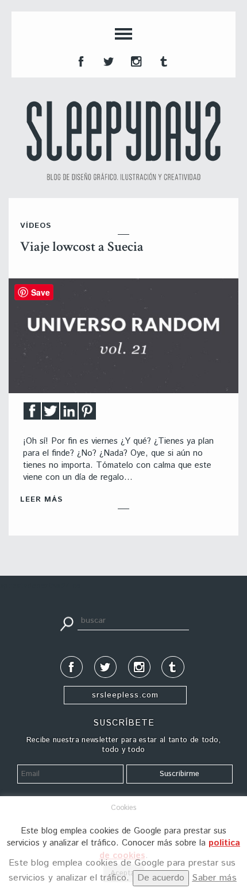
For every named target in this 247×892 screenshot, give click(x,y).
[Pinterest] (87, 414)
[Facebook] (32, 414)
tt (107, 60)
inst (135, 60)
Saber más (214, 878)
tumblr (162, 60)
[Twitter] (50, 414)
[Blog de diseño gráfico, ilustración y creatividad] (123, 141)
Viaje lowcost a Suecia (82, 246)
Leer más (41, 499)
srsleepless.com (125, 695)
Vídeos (35, 225)
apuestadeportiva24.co (40, 586)
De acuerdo (160, 878)
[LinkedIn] (69, 414)
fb (80, 60)
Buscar (66, 622)
